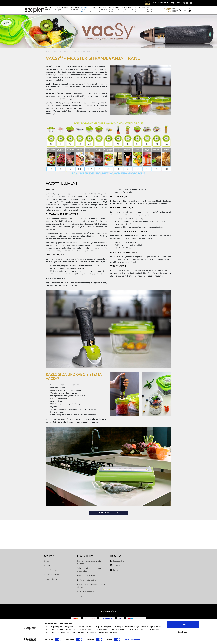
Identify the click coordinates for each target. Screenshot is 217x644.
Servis (79, 596)
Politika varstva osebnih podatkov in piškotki (91, 586)
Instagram (117, 570)
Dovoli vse (183, 624)
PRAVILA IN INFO (85, 556)
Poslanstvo (48, 565)
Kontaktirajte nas (50, 570)
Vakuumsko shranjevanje (67, 52)
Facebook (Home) (120, 561)
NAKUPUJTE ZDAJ (108, 513)
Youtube (116, 565)
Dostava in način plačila (86, 580)
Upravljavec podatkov (85, 592)
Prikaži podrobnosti (132, 639)
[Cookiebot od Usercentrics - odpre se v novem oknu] (30, 639)
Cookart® (53, 52)
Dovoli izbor (183, 632)
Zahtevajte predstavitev (53, 574)
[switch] (79, 639)
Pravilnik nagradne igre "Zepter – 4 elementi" (90, 562)
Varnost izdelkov (50, 579)
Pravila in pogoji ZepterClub (88, 575)
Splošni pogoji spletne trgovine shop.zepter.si (89, 569)
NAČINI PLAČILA (108, 612)
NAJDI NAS (115, 556)
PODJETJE (49, 556)
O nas (46, 561)
